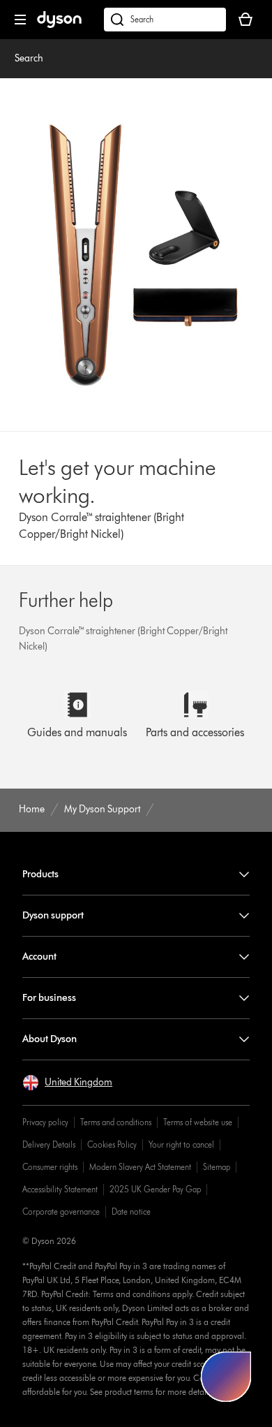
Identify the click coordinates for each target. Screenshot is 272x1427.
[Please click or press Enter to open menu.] (20, 19)
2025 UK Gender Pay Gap (155, 1189)
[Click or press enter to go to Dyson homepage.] (59, 25)
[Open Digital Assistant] (226, 1377)
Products (40, 874)
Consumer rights (49, 1167)
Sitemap (216, 1167)
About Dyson (49, 1039)
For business (49, 998)
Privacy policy (45, 1122)
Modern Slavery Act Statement (140, 1167)
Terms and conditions (115, 1122)
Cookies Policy (112, 1144)
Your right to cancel (181, 1144)
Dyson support (53, 915)
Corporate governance (61, 1211)
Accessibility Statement (60, 1189)
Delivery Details (48, 1144)
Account (39, 957)
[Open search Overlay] (165, 19)
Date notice (131, 1211)
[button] (67, 1082)
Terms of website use (197, 1122)
